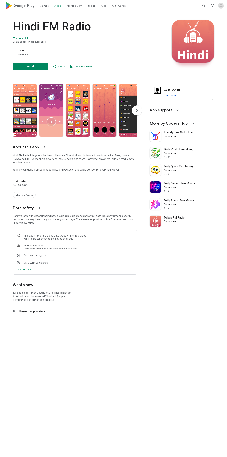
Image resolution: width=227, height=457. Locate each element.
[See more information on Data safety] (39, 208)
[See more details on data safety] (24, 269)
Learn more (29, 249)
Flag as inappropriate (29, 311)
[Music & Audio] (24, 195)
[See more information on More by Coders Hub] (193, 123)
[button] (25, 110)
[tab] (44, 5)
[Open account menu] (221, 5)
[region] (84, 52)
